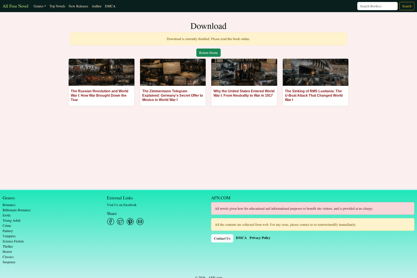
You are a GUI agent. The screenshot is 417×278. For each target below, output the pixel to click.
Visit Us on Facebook (122, 204)
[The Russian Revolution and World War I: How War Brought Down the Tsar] (101, 72)
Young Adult (11, 220)
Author (96, 6)
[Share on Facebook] (110, 221)
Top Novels (57, 6)
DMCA (110, 6)
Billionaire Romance (17, 210)
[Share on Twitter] (120, 221)
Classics (8, 256)
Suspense (9, 262)
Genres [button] (38, 6)
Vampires (9, 236)
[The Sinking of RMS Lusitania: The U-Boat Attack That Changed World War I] (316, 72)
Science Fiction (13, 241)
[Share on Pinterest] (130, 221)
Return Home (208, 52)
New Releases (78, 6)
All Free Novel (15, 6)
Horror (7, 251)
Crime (7, 225)
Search (407, 6)
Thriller (8, 246)
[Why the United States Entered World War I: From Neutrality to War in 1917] (244, 72)
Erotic (7, 215)
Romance (9, 204)
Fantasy (8, 230)
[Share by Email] (140, 221)
